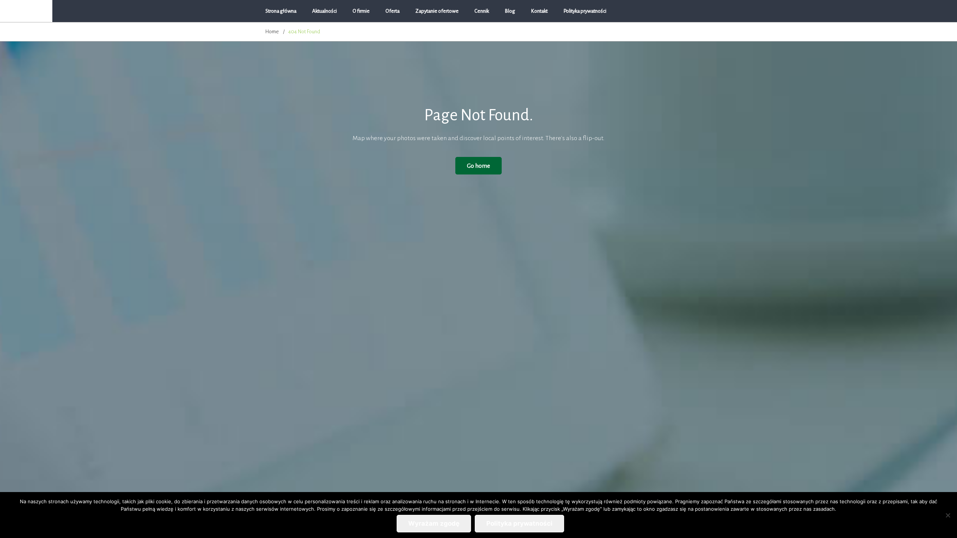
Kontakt (539, 11)
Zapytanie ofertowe (437, 11)
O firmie (361, 11)
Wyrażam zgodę (433, 523)
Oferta (392, 11)
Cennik (481, 11)
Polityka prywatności (584, 11)
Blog (510, 11)
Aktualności (324, 11)
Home (272, 31)
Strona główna (280, 11)
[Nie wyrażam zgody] (947, 515)
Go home (478, 166)
